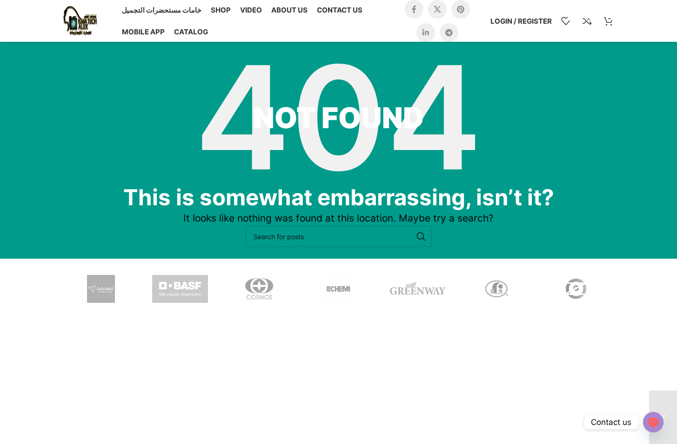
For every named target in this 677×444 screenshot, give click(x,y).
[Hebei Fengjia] (576, 289)
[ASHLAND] (101, 289)
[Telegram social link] (449, 32)
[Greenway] (417, 289)
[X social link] (437, 9)
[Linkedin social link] (425, 32)
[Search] (421, 236)
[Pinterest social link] (460, 9)
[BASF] (180, 289)
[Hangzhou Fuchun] (496, 289)
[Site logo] (80, 20)
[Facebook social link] (414, 9)
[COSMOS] (259, 289)
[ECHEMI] (338, 289)
